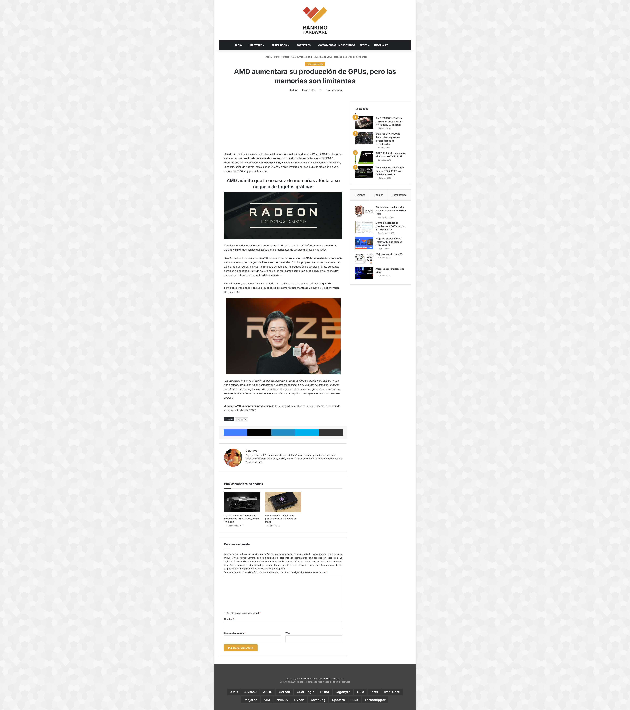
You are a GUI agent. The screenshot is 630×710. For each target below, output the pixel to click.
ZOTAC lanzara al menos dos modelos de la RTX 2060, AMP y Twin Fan (241, 518)
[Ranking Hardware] (315, 20)
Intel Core (392, 692)
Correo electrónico (235, 633)
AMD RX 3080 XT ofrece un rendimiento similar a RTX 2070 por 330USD (389, 121)
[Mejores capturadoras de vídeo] (364, 273)
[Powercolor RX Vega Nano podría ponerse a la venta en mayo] (283, 502)
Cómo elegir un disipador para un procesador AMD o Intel (391, 210)
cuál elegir (305, 692)
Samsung (318, 700)
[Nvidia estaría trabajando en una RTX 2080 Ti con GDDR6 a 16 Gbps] (364, 172)
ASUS (267, 692)
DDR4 (324, 692)
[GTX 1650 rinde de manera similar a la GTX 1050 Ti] (364, 157)
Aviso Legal (292, 678)
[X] (259, 432)
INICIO (238, 45)
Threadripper (375, 700)
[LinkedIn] (283, 432)
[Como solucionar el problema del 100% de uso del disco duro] (364, 227)
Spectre (338, 700)
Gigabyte (343, 692)
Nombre (229, 619)
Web (287, 633)
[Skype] (307, 432)
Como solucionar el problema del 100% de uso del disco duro (390, 226)
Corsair (284, 692)
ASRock (250, 692)
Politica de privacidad (311, 678)
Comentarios (399, 194)
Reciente (360, 194)
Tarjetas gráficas (281, 56)
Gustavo (293, 90)
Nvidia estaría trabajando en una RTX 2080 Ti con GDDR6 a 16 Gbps (390, 171)
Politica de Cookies (334, 678)
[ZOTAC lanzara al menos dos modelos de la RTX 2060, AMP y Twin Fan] (242, 502)
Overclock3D (241, 419)
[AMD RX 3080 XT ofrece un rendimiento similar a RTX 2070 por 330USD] (364, 122)
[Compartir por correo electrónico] (331, 432)
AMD (234, 692)
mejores (250, 700)
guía (360, 692)
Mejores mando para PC (389, 254)
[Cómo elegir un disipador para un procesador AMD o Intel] (364, 211)
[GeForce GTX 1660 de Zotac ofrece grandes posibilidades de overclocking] (364, 138)
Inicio (268, 56)
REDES (363, 45)
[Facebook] (235, 432)
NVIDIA (282, 700)
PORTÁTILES (303, 45)
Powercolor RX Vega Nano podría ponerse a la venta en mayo (281, 518)
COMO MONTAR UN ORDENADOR (336, 45)
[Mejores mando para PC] (364, 259)
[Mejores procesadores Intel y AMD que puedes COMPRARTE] (364, 243)
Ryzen (299, 700)
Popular (378, 194)
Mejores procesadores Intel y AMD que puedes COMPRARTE (389, 242)
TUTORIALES (381, 45)
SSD (354, 700)
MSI (267, 700)
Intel (374, 692)
